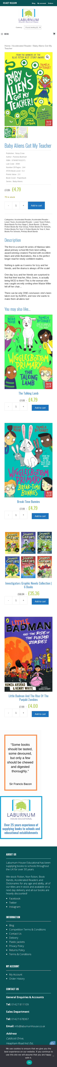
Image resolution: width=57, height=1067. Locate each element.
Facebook (14, 898)
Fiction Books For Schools (39, 227)
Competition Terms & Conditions (27, 929)
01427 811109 (10, 3)
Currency (19, 27)
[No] (53, 1055)
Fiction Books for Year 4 (35, 229)
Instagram (14, 906)
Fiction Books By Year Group (16, 227)
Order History (17, 978)
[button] (47, 57)
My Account (15, 974)
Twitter (13, 902)
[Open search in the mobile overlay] (50, 1044)
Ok (29, 1062)
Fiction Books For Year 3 (15, 229)
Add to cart (36, 205)
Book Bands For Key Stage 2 (16, 224)
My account (41, 3)
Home (7, 46)
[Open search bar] (52, 1044)
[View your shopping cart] (54, 33)
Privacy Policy (16, 946)
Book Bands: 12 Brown (38, 224)
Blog (33, 3)
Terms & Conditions (20, 954)
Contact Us (15, 933)
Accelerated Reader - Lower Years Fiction (33, 222)
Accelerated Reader (21, 46)
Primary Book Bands (29, 231)
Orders (50, 3)
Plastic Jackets (17, 942)
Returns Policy (17, 950)
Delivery (13, 937)
